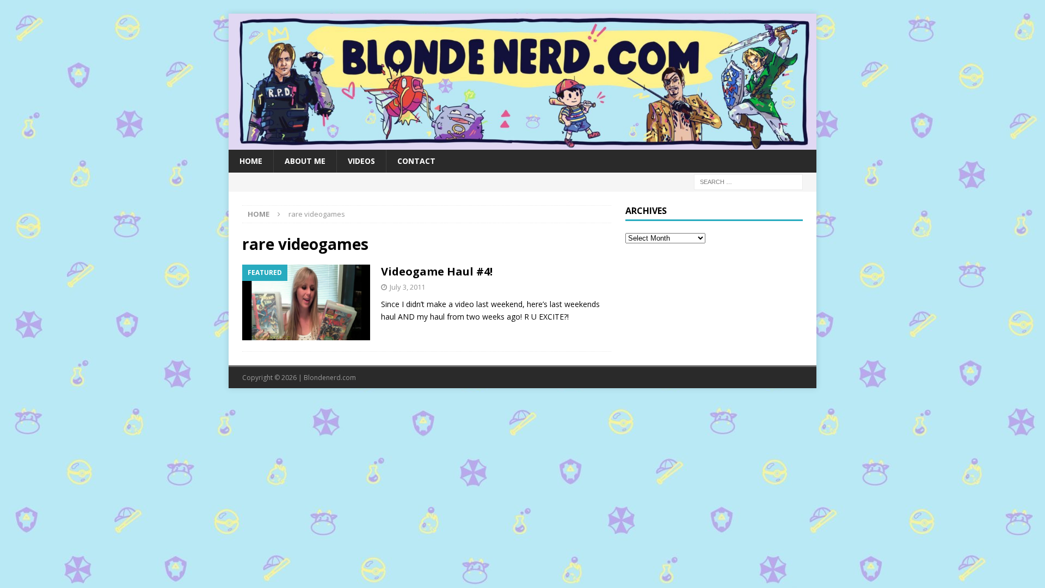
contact (416, 161)
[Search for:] (748, 181)
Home (250, 161)
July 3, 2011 (407, 287)
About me (305, 161)
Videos (361, 161)
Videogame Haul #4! (437, 271)
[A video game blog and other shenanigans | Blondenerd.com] (522, 143)
